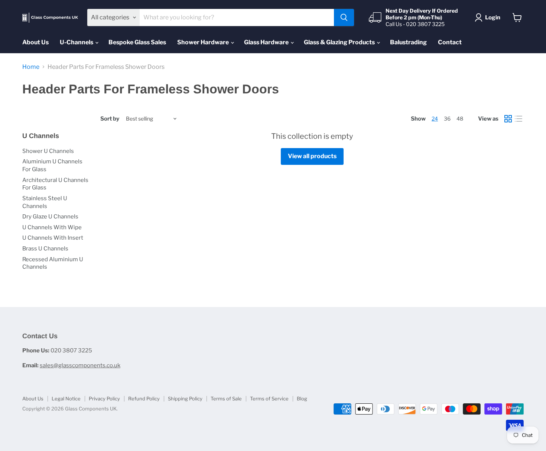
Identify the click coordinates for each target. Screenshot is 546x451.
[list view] (518, 118)
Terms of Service (269, 399)
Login (492, 17)
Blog (302, 399)
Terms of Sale (226, 399)
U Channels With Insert (52, 237)
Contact (450, 42)
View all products (312, 156)
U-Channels (77, 42)
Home (30, 67)
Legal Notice (66, 399)
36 (447, 118)
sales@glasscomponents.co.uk (80, 365)
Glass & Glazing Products (340, 42)
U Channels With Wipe (52, 227)
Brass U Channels (45, 248)
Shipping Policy (185, 399)
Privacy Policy (104, 399)
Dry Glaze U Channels (50, 216)
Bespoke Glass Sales (137, 42)
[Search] (344, 17)
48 (459, 118)
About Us (35, 42)
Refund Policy (144, 399)
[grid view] (508, 118)
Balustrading (408, 42)
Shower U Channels (48, 151)
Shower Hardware (203, 42)
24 (435, 118)
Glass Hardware (267, 42)
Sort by (109, 119)
